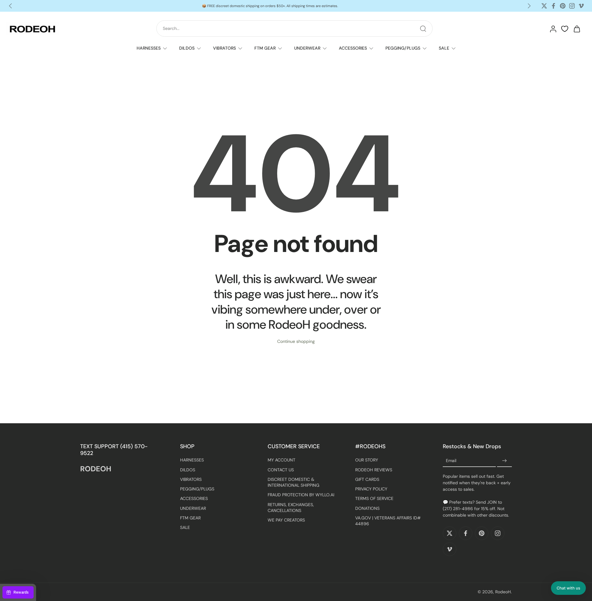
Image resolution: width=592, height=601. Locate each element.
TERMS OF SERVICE (374, 498)
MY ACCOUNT (281, 460)
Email (451, 461)
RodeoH (503, 592)
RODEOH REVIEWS (373, 469)
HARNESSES (149, 48)
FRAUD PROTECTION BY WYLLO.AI (301, 494)
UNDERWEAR (307, 48)
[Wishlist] (564, 29)
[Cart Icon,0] (576, 28)
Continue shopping (296, 341)
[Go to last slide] (10, 5)
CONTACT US (281, 469)
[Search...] (423, 28)
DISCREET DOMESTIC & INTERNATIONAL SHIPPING (293, 482)
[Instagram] (572, 6)
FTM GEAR (265, 48)
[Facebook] (553, 6)
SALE (444, 48)
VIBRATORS (224, 48)
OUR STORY (366, 460)
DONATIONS (367, 508)
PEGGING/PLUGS (402, 48)
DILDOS (187, 48)
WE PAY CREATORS (286, 520)
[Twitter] (544, 6)
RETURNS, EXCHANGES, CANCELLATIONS (291, 507)
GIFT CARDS (367, 479)
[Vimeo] (581, 6)
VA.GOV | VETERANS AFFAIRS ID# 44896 (388, 520)
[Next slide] (529, 5)
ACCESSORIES (353, 48)
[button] (568, 588)
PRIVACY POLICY (371, 489)
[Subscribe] (504, 461)
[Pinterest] (562, 6)
